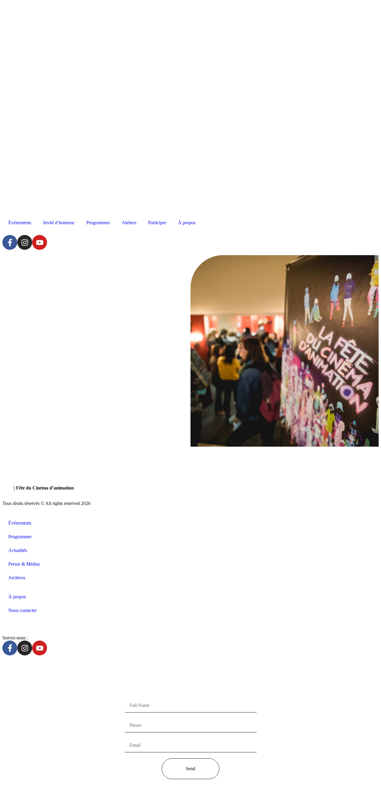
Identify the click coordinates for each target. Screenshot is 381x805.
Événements (19, 222)
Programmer (20, 536)
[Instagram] (24, 242)
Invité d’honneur (58, 222)
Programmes (98, 222)
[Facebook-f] (9, 242)
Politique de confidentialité (51, 494)
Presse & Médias (24, 564)
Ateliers (129, 222)
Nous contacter (22, 610)
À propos (187, 222)
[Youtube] (39, 242)
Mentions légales (14, 494)
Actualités (17, 550)
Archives (16, 577)
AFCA (7, 488)
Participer (157, 222)
